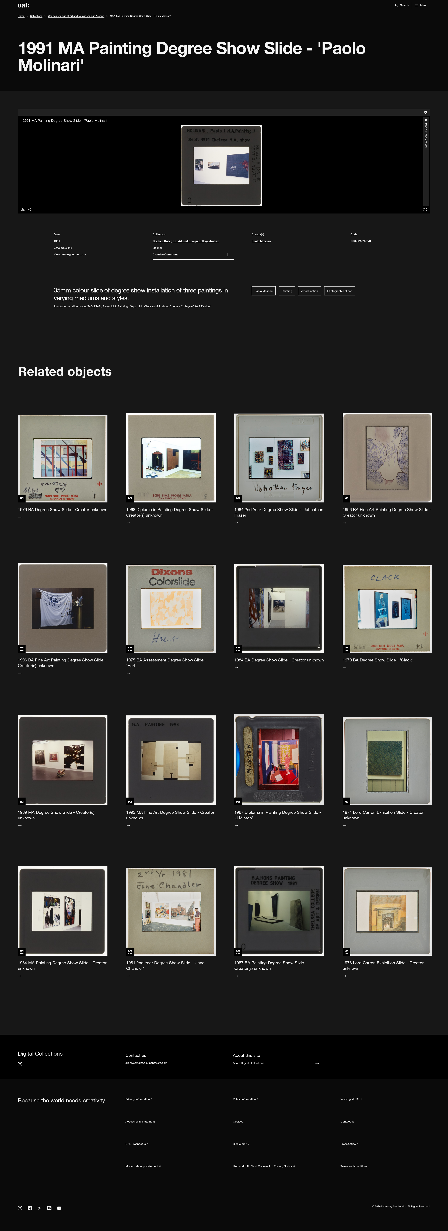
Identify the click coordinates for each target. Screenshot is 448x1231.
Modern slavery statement (141, 1166)
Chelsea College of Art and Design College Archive (76, 15)
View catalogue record (69, 254)
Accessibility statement (140, 1121)
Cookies (238, 1121)
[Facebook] (30, 1208)
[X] (39, 1208)
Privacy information (137, 1099)
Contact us (347, 1121)
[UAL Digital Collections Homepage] (23, 5)
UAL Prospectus (135, 1144)
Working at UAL (350, 1099)
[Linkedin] (49, 1208)
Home (21, 15)
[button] (402, 5)
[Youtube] (59, 1208)
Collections (36, 15)
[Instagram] (20, 1064)
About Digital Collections (248, 1063)
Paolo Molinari (261, 240)
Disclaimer (239, 1144)
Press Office (348, 1144)
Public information (244, 1099)
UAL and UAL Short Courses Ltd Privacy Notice (262, 1166)
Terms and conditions (354, 1166)
